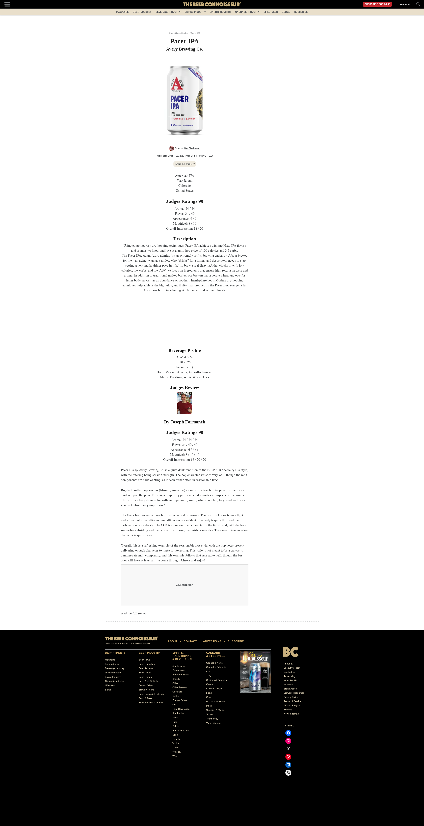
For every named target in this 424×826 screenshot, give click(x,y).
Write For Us (290, 680)
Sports (209, 714)
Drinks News (179, 670)
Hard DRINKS (181, 656)
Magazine (122, 12)
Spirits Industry (220, 12)
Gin (174, 704)
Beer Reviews (182, 33)
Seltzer (176, 726)
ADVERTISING (212, 641)
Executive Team (292, 668)
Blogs (286, 12)
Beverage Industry (168, 12)
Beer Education (147, 664)
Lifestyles (271, 12)
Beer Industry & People (151, 702)
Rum (174, 721)
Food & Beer (145, 698)
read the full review (134, 613)
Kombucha (178, 713)
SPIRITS (177, 652)
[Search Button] (416, 4)
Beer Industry (142, 12)
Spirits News (178, 666)
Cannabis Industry (247, 12)
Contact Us (289, 672)
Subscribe (301, 12)
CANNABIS (213, 652)
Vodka (175, 743)
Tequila (176, 739)
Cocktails (177, 691)
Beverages (183, 659)
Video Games (213, 723)
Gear (209, 697)
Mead (175, 717)
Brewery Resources (294, 693)
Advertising (289, 676)
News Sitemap (291, 714)
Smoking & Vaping (215, 710)
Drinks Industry (195, 12)
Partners (288, 684)
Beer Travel (145, 672)
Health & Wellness (215, 701)
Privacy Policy (291, 697)
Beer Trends (145, 677)
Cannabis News (214, 662)
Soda (175, 734)
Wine (175, 756)
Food (209, 693)
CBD (208, 671)
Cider (175, 683)
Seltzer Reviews (180, 730)
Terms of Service (292, 701)
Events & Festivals (154, 694)
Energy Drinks (179, 700)
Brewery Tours (146, 689)
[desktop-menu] (7, 3)
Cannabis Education (216, 667)
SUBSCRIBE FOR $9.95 (377, 4)
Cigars (209, 684)
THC (208, 675)
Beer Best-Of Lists (148, 681)
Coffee (175, 696)
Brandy (176, 679)
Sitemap (288, 709)
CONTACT (190, 641)
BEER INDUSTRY (150, 652)
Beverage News (180, 674)
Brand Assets (290, 688)
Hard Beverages (180, 709)
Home (172, 33)
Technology (212, 718)
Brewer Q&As (146, 685)
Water (175, 747)
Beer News (144, 659)
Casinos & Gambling (217, 680)
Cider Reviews (179, 687)
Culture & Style (214, 688)
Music (209, 705)
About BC (289, 663)
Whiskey (176, 752)
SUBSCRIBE (236, 641)
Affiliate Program (292, 705)
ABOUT (172, 641)
